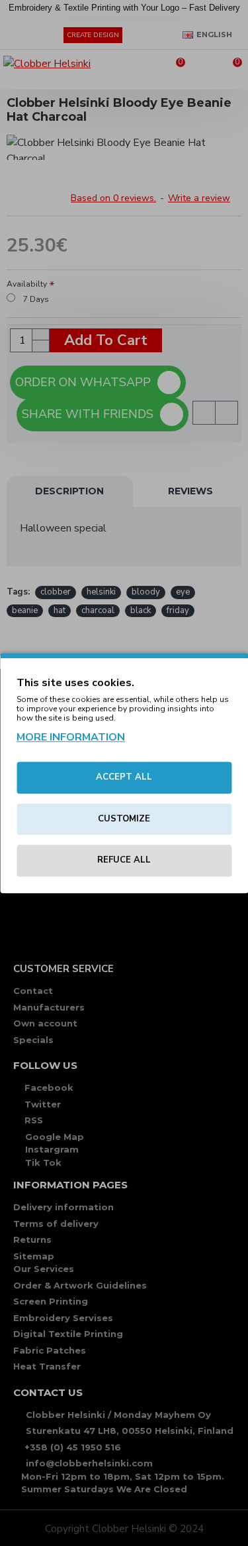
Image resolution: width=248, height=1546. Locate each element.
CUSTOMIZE (124, 819)
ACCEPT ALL (124, 777)
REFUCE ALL (124, 860)
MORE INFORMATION (71, 737)
